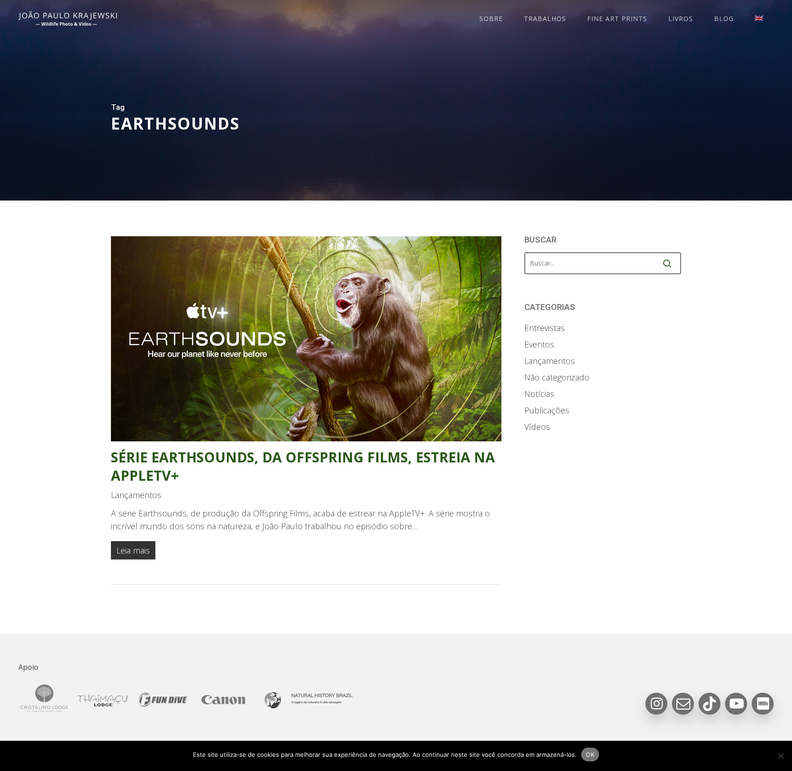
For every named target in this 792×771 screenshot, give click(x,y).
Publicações (546, 410)
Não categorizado (556, 377)
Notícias (539, 393)
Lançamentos (136, 494)
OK (590, 754)
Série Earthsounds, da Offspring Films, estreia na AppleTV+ (303, 466)
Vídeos (537, 426)
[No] (780, 755)
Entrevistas (544, 327)
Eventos (539, 344)
